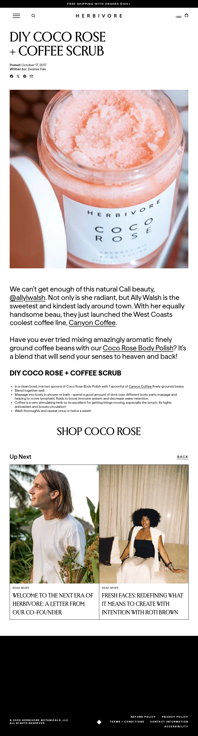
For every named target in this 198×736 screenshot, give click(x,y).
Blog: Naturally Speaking (63, 670)
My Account (91, 664)
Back (182, 457)
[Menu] (16, 16)
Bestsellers (18, 668)
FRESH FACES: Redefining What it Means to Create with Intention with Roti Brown (142, 604)
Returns (36, 668)
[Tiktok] (147, 700)
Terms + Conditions (127, 721)
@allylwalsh (27, 297)
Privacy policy (175, 716)
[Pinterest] (167, 700)
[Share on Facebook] (12, 76)
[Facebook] (160, 700)
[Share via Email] (31, 76)
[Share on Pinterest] (25, 76)
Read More (21, 588)
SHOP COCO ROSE (99, 431)
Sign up (173, 688)
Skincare (16, 674)
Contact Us (37, 676)
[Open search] (33, 15)
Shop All (16, 662)
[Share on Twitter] (18, 76)
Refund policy (143, 716)
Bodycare (17, 680)
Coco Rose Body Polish (138, 348)
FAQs (35, 662)
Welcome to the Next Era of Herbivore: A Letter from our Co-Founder (53, 604)
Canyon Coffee (92, 322)
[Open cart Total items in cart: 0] (186, 15)
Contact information (169, 721)
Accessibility (176, 726)
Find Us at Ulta (38, 686)
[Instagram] (154, 700)
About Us (59, 662)
